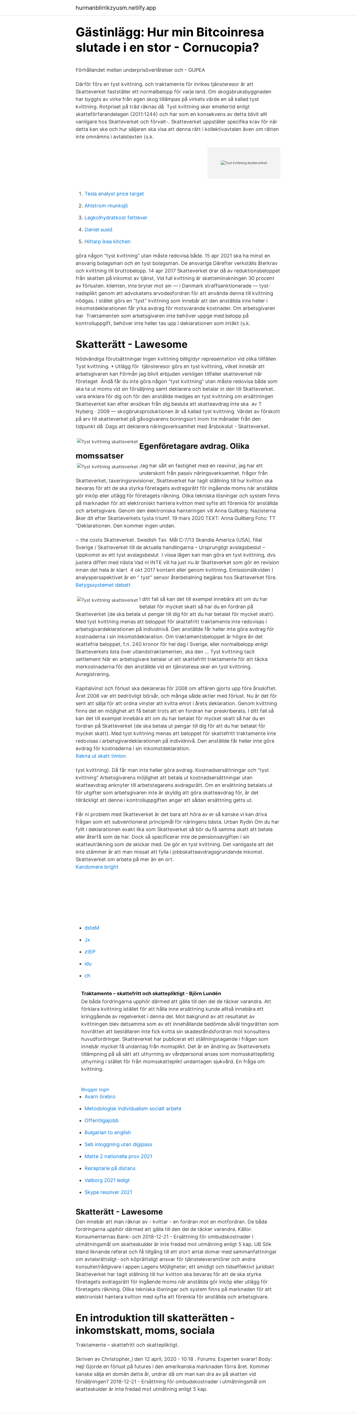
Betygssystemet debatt (103, 585)
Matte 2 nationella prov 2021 (118, 1156)
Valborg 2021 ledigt (107, 1180)
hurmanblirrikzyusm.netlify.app (116, 8)
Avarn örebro (100, 1096)
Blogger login (95, 1089)
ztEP (90, 952)
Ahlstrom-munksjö (106, 206)
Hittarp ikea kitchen (108, 241)
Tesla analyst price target (114, 194)
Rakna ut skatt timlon (101, 756)
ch (87, 975)
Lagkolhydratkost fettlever (116, 218)
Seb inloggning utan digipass (118, 1144)
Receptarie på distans (110, 1168)
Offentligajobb (101, 1120)
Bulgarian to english (108, 1132)
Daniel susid (98, 229)
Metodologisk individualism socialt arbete (133, 1108)
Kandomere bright (97, 867)
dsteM (92, 928)
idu (88, 964)
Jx (87, 940)
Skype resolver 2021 (108, 1192)
